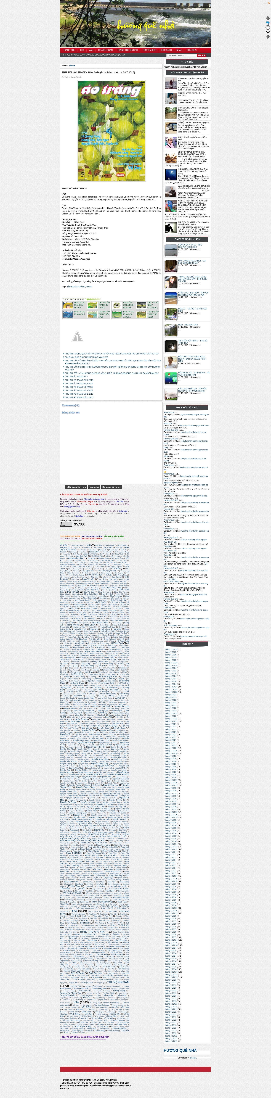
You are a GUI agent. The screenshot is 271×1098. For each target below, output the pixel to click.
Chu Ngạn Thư (87, 571)
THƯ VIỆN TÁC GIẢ (102, 920)
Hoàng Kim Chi (65, 629)
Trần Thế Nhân (79, 957)
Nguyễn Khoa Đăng (100, 759)
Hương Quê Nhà (171, 430)
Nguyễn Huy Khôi (105, 755)
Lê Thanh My (124, 683)
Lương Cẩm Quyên (67, 698)
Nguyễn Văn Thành (67, 824)
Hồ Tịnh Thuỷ (117, 643)
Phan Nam (90, 861)
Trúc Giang (95, 977)
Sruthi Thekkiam (114, 884)
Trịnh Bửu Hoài (95, 973)
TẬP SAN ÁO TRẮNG (76, 287)
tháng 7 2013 (170, 985)
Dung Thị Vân (88, 579)
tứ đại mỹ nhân (123, 998)
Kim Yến (112, 666)
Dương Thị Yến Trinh (119, 583)
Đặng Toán (92, 596)
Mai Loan (122, 704)
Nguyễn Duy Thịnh (96, 738)
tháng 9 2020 (170, 756)
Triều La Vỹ (118, 971)
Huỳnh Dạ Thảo (89, 649)
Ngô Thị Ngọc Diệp (93, 726)
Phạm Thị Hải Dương (110, 851)
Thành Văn (64, 904)
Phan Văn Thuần (120, 866)
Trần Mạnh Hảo (99, 946)
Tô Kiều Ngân (102, 925)
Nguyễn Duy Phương (78, 738)
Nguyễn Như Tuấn (89, 777)
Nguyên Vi (116, 824)
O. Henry (120, 841)
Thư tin (72, 66)
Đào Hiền (123, 585)
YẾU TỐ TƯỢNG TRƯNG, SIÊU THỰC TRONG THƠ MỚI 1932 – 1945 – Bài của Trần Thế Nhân (192, 154)
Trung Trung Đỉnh (105, 979)
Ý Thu (66, 1033)
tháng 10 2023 (171, 692)
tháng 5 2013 (170, 991)
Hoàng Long (105, 629)
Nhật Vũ (74, 834)
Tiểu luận (115, 920)
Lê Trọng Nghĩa (113, 690)
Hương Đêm (100, 655)
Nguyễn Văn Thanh (119, 822)
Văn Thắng (86, 1007)
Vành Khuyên (65, 1003)
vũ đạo (72, 1022)
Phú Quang (97, 869)
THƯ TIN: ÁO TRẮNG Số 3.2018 (79, 390)
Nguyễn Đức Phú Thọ (96, 747)
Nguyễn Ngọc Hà (67, 772)
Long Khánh (77, 696)
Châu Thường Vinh (75, 569)
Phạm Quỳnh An (79, 851)
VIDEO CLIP (74, 1012)
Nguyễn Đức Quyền (118, 747)
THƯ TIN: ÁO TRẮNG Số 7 (76, 377)
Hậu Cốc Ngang (123, 618)
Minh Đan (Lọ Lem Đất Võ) (84, 711)
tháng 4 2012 (170, 1025)
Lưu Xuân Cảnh (119, 700)
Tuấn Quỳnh (121, 995)
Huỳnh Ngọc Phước (93, 651)
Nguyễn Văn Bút (113, 817)
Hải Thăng (104, 614)
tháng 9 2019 (170, 788)
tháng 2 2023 (170, 708)
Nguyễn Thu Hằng (76, 811)
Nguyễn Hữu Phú (84, 757)
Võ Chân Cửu (115, 1014)
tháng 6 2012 (170, 1020)
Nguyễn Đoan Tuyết (86, 743)
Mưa (110, 715)
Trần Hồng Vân (120, 940)
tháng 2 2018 (170, 839)
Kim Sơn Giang (87, 666)
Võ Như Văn (96, 1018)
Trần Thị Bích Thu (95, 957)
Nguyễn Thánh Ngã (97, 789)
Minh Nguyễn (117, 711)
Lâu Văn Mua (114, 672)
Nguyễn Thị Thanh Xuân (84, 804)
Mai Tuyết (106, 706)
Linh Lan (92, 694)
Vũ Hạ (92, 1024)
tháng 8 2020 (170, 759)
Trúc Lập (106, 977)
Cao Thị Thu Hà (107, 560)
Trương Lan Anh (69, 991)
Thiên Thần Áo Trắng (109, 906)
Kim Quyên (73, 666)
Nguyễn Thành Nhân (116, 789)
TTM (98, 995)
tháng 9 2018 (170, 820)
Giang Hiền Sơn (73, 610)
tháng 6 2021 (170, 732)
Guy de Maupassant (99, 610)
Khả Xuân (125, 659)
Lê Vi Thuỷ (116, 692)
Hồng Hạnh (111, 645)
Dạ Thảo (75, 577)
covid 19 (94, 573)
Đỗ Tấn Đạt (67, 606)
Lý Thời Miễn (91, 702)
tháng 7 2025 (170, 652)
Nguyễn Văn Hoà (119, 819)
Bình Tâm (76, 554)
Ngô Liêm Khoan (103, 723)
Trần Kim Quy (86, 944)
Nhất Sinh (64, 834)
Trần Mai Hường (83, 946)
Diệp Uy (105, 577)
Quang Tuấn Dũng (115, 875)
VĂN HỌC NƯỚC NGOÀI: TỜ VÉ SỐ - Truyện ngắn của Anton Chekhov (194, 187)
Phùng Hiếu (64, 871)
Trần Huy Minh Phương (82, 942)
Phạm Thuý (113, 853)
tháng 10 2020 (171, 753)
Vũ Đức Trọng (82, 1024)
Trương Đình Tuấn (81, 989)
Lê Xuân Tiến (68, 694)
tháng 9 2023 (170, 695)
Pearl (76, 843)
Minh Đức (168, 423)
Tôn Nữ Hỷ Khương (71, 927)
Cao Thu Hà (81, 562)
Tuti (69, 998)
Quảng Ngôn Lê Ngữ (85, 875)
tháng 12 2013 (171, 972)
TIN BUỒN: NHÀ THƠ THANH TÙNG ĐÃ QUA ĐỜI (86, 357)
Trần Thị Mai (100, 959)
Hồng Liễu (123, 645)
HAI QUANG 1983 (171, 581)
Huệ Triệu (89, 647)
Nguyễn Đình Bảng (119, 740)
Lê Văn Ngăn (104, 692)
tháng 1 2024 (170, 684)
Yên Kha (75, 1033)
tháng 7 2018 (170, 825)
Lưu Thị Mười (105, 700)
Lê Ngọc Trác (76, 681)
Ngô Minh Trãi (117, 723)
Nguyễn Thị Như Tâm (117, 800)
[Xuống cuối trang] (268, 38)
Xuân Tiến (125, 1031)
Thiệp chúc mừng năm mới (86, 908)
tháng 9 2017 (170, 852)
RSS (266, 3)
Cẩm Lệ (81, 564)
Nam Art (90, 717)
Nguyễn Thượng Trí (98, 813)
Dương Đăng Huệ (74, 581)
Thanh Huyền (91, 900)
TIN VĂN (120, 923)
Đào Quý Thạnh (77, 590)
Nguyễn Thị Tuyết (83, 809)
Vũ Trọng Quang (117, 1026)
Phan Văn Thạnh (104, 866)
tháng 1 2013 (170, 1001)
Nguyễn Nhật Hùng (71, 777)
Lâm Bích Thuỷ (108, 670)
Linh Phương (124, 694)
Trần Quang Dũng (114, 950)
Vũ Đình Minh (109, 1022)
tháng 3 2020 (170, 772)
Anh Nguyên (110, 545)
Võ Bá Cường (102, 1014)
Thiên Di (83, 906)
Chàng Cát (105, 564)
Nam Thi (108, 717)
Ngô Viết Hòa (65, 730)
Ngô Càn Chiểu (103, 721)
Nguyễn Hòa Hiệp (120, 751)
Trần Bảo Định (73, 936)
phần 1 (74, 867)
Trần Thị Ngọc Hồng (115, 959)
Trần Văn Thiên (99, 969)
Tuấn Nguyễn (108, 995)
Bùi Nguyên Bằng (75, 558)
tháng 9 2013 (170, 980)
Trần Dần (115, 936)
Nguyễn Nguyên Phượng (118, 774)
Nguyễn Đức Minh (105, 745)
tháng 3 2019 (170, 804)
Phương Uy (114, 873)
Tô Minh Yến (123, 925)
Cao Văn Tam (111, 562)
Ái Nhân (63, 545)
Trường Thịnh (108, 993)
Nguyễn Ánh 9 (121, 730)
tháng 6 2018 (170, 828)
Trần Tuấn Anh (93, 967)
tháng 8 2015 (170, 919)
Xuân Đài (89, 1031)
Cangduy (168, 546)
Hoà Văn (70, 623)
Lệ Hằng (66, 677)
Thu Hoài (123, 914)
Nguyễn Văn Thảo (85, 824)
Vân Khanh (68, 1010)
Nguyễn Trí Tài (79, 815)
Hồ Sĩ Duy (110, 641)
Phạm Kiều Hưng (120, 845)
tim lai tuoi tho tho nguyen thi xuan (194, 426)
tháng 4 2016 (170, 897)
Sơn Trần (100, 884)
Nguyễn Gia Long (101, 749)
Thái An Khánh (94, 897)
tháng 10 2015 (171, 913)
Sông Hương (124, 882)
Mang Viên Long (122, 706)
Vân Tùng (92, 1010)
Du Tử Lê (75, 579)
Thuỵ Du (119, 916)
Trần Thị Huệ (67, 959)
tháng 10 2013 (171, 977)
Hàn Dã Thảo (75, 616)
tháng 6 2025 (170, 655)
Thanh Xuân (87, 904)
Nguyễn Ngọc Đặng (118, 770)
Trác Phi (90, 929)
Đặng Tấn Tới (122, 594)
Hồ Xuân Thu (79, 645)
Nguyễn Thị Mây (171, 483)
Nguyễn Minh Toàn (94, 768)
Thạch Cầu (118, 895)
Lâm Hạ (63, 672)
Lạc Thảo (99, 668)
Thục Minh (97, 916)
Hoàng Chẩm (89, 625)
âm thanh (86, 547)
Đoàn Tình (64, 602)
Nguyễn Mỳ (108, 768)
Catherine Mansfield (67, 564)
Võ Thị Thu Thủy (123, 1018)
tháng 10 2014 (171, 945)
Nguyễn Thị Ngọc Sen (97, 800)
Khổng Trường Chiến (100, 661)
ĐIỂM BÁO (104, 598)
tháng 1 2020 (170, 777)
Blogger (193, 1058)
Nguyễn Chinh (94, 734)
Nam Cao (98, 717)
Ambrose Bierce (77, 545)
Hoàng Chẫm (104, 625)
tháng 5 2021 (170, 735)
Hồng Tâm (76, 647)
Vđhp (166, 447)
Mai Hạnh (102, 704)
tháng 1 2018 (170, 841)
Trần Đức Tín (79, 940)
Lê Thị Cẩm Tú (77, 685)
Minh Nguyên (103, 711)
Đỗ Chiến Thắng (117, 602)
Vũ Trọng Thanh (77, 1028)
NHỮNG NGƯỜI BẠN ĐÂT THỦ (112, 836)
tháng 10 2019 (171, 785)
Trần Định (84, 938)
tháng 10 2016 (171, 881)
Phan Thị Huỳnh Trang (98, 863)
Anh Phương (65, 547)
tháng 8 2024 (170, 668)
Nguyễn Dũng (111, 736)
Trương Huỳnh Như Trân (120, 989)
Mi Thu (101, 709)
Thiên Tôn (125, 906)
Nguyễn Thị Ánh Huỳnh (68, 793)
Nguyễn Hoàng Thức (83, 753)
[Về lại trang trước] (268, 24)
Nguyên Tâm (112, 783)
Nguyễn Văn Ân (96, 817)
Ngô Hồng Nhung (87, 723)
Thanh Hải (80, 900)
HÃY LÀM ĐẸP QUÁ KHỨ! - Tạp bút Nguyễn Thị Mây (192, 262)
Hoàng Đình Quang (119, 625)
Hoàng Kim (123, 627)
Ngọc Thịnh (89, 721)
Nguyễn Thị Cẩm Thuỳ (111, 793)
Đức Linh (63, 608)
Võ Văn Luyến (102, 1020)
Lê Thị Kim (106, 685)
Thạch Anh (107, 895)
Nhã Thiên (122, 830)
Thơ (74, 911)
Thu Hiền (113, 914)
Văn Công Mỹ (95, 1003)
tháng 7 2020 (170, 761)
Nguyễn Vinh (74, 826)
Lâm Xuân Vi (102, 672)
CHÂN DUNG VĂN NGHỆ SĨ (82, 566)
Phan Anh (99, 857)
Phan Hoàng (88, 859)
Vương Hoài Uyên (119, 1028)
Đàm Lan (93, 585)
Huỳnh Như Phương (114, 651)
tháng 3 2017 (170, 868)
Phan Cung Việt (113, 857)
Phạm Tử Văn (110, 855)
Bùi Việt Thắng (117, 558)
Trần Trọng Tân (66, 967)
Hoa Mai (105, 620)
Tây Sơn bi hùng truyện (91, 895)
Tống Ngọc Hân (112, 927)
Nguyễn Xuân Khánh (77, 828)
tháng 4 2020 (170, 769)
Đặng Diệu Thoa (120, 592)
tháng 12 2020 (171, 748)
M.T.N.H (102, 702)
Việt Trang (111, 1012)
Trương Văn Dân (67, 995)
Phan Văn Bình (89, 866)
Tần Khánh (110, 891)
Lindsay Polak (81, 694)
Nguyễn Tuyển (79, 817)
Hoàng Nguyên (123, 631)
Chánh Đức (117, 564)
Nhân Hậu (76, 832)
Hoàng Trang (83, 635)
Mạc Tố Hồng (65, 704)
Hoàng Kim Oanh (80, 629)
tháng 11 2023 (171, 689)
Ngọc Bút (63, 721)
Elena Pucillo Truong (89, 608)
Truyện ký (100, 983)
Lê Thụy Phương (73, 690)
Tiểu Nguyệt (72, 923)
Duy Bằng (102, 579)
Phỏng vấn (76, 869)
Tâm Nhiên (89, 891)
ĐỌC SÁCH (101, 602)
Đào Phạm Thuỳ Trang (111, 588)
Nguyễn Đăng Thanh (81, 740)
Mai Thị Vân (84, 706)
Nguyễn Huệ (115, 753)
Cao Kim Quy (93, 560)
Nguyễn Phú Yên (66, 779)
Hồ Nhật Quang (97, 641)
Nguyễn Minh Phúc (105, 766)
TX (73, 999)
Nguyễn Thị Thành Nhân (112, 802)
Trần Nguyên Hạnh (109, 948)
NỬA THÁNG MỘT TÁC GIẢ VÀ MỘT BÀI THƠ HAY (82, 840)
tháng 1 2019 (170, 809)
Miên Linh (125, 709)
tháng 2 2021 (170, 743)
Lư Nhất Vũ (122, 696)
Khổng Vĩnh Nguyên (119, 661)
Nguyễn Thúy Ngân (107, 811)
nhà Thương (64, 832)
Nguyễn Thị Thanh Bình (90, 802)
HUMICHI (100, 647)
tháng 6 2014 (170, 956)
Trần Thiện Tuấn (86, 963)
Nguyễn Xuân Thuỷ (95, 828)
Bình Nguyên (107, 552)
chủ (107, 569)
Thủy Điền (93, 918)
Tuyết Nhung (100, 998)
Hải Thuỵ (114, 614)
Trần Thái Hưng (102, 954)
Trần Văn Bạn (68, 969)
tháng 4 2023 (170, 703)
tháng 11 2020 (171, 751)
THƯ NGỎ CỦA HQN (70, 920)
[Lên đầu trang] (268, 20)
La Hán (76, 668)
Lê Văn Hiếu (90, 692)
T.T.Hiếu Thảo (74, 886)
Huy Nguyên (112, 647)
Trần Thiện (72, 963)
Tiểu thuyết (85, 923)
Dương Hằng (105, 581)
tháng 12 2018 (171, 812)
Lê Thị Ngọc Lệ (118, 685)
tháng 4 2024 (170, 676)
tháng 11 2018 (171, 815)
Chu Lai (76, 571)
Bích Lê (63, 552)
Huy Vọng (125, 647)
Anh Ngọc (99, 545)
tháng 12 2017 (171, 844)
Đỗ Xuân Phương (120, 606)
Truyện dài (73, 983)
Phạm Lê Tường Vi (78, 847)
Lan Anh (63, 670)
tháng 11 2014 (171, 943)
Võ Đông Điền (111, 1016)
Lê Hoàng (92, 677)
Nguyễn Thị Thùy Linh (117, 807)
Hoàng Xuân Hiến (120, 637)
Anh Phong (122, 545)
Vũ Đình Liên (96, 1022)
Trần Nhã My (124, 948)
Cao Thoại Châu (66, 562)
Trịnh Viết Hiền (107, 975)
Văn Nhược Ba (117, 1005)
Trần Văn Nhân (84, 969)
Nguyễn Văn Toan (103, 824)
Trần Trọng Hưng (120, 965)
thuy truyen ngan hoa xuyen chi (193, 636)
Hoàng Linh (93, 629)
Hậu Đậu (66, 620)
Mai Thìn (95, 706)
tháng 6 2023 (170, 697)
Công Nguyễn (106, 573)
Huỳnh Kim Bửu (116, 649)
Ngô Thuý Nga (111, 726)
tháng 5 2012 (170, 1022)
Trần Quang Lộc (81, 952)
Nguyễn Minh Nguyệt (86, 766)
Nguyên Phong (121, 777)
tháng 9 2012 (170, 1012)
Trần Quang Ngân (98, 952)
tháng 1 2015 (170, 937)
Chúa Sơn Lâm (73, 573)
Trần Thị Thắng (76, 961)
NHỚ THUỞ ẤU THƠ (97, 834)
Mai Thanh (73, 706)
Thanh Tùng (122, 902)
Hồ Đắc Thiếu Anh (109, 639)
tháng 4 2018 (170, 833)
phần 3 (91, 867)
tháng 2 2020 (170, 775)
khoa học (85, 661)
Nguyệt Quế (86, 830)
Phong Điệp (64, 869)
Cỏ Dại (85, 573)
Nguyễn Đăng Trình (101, 740)
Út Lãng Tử (81, 999)
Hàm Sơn (63, 616)
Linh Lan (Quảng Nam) (107, 694)
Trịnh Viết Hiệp (121, 975)
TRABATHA (80, 929)
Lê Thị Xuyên (96, 688)
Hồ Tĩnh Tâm (104, 643)
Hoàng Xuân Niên (66, 639)
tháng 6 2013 (170, 988)
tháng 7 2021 (170, 729)
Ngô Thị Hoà (78, 726)
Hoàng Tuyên (89, 637)
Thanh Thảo (83, 902)
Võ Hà (122, 1016)
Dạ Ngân (109, 575)
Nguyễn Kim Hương (88, 761)
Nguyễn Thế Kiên (105, 791)
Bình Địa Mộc (94, 552)
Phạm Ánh (85, 843)
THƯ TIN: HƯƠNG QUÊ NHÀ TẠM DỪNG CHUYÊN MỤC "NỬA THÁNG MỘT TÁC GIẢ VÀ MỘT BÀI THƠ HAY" (112, 354)
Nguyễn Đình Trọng (67, 743)
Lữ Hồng (111, 696)
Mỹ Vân (81, 717)
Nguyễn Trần (65, 815)
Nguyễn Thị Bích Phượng (90, 793)
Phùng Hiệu (78, 871)
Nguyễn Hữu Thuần (118, 757)
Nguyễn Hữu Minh (67, 757)
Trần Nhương (84, 950)
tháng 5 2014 (170, 959)
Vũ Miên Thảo (121, 1024)
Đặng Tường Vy (116, 596)
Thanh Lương (104, 900)
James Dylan (109, 657)
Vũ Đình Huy (83, 1022)
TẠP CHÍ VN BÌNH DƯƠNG (118, 889)
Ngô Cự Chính (117, 721)
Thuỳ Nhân (104, 918)
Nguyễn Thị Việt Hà (102, 809)
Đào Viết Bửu (89, 592)
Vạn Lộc (124, 999)
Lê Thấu (66, 685)
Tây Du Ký (76, 895)
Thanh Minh (116, 900)
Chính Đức (99, 569)
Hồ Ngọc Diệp (83, 641)
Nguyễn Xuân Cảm (107, 826)
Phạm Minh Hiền (111, 847)
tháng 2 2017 (170, 871)
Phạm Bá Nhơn (116, 843)
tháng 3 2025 (170, 657)
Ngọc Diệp (75, 721)
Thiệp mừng (121, 908)
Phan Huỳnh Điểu (102, 859)
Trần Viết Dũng (123, 969)
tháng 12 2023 (171, 687)
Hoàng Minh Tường (73, 631)
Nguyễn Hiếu (88, 751)
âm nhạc (77, 547)
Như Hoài (115, 834)
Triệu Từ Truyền (78, 973)
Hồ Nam (72, 641)
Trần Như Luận (69, 950)
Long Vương (90, 696)
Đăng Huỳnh (76, 594)
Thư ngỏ (126, 918)
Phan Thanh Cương (79, 863)
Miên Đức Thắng (113, 709)
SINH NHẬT (100, 882)
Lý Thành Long (78, 702)
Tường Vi (66, 999)
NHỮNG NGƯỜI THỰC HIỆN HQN (74, 838)
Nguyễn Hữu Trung (67, 759)
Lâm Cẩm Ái (122, 670)
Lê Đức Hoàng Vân (95, 674)
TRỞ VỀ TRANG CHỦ (71, 1066)
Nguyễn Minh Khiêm (67, 766)
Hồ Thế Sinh (91, 643)
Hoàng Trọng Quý (109, 635)
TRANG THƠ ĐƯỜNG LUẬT (85, 934)
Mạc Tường (77, 704)
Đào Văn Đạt (73, 592)
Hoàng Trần (169, 509)
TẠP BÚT (81, 888)
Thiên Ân (74, 906)
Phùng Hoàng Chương (93, 871)
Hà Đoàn (113, 610)
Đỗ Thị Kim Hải (79, 606)
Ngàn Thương (82, 719)
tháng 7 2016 (170, 889)
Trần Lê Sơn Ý (100, 944)
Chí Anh (89, 569)
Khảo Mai (75, 661)
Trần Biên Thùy (103, 936)
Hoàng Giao (64, 627)
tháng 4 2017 (170, 865)
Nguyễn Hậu (75, 751)
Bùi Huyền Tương (113, 556)
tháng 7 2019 (170, 793)
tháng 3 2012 (170, 1028)
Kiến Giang (86, 664)
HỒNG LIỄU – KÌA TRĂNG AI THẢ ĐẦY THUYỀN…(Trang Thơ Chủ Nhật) (193, 171)
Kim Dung (120, 664)
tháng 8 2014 (170, 951)
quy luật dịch (85, 878)
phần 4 (99, 867)
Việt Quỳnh (100, 1012)
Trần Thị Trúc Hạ (114, 961)
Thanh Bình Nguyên (120, 897)
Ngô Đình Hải (72, 723)
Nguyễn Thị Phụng (68, 802)
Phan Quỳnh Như (105, 861)
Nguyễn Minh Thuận (76, 768)
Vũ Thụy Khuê (102, 1026)
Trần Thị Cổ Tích (123, 957)
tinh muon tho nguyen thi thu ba (194, 496)
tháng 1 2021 (170, 745)
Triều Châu (108, 971)
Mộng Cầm (79, 715)
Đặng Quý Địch (107, 594)
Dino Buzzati (116, 577)
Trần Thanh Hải (117, 954)
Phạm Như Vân (99, 849)
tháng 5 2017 (170, 863)
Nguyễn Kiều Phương (68, 761)
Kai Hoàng (90, 659)
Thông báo (64, 911)
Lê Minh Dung (86, 679)
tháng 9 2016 (170, 884)
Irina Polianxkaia (95, 657)
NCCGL (69, 719)
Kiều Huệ (97, 664)
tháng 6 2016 (170, 892)
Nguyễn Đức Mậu (89, 745)
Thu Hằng (103, 914)
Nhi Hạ (82, 834)
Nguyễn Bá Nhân (66, 732)
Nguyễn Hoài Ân (66, 753)
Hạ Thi (106, 612)
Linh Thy (66, 696)
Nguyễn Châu (81, 734)
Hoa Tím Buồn (117, 620)
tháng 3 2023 (170, 705)
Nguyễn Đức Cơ (74, 745)
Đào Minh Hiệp (93, 588)
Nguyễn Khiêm (83, 759)
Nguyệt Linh (74, 830)
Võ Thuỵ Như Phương (71, 1020)
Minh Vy (103, 713)
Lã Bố (68, 668)
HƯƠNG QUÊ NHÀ (180, 1050)
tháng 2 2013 (170, 999)
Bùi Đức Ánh (81, 556)
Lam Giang (122, 668)
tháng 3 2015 (170, 932)
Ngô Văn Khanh (119, 728)
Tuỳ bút (76, 998)
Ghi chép (118, 608)
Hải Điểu (74, 614)
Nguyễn (76, 730)
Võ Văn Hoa (88, 1020)
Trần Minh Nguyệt (115, 946)
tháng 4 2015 (170, 929)
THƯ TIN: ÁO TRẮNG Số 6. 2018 (79, 380)
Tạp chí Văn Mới (98, 889)
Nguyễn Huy (73, 755)
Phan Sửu (118, 861)
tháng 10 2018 (171, 817)
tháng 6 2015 (170, 924)
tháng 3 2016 (170, 900)
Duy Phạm (113, 579)
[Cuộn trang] (268, 34)
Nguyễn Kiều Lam (120, 759)
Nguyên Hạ (115, 749)
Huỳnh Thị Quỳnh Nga (79, 653)
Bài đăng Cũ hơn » (111, 487)
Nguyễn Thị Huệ (93, 798)
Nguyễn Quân (106, 781)
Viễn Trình (86, 1012)
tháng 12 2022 (171, 713)
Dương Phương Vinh (83, 583)
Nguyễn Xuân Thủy (113, 828)
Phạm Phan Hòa (115, 849)
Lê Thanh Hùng (107, 683)
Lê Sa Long (93, 683)
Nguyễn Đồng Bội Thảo (108, 743)
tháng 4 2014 (170, 961)
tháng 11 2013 (171, 975)
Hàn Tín (102, 618)
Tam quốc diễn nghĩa (118, 886)
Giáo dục (86, 610)
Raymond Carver (84, 880)
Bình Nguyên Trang (122, 552)
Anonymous (169, 412)
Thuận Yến (86, 916)
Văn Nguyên (86, 1005)
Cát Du (123, 562)
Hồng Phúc (64, 647)
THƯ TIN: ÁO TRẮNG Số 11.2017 (79, 397)
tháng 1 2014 (170, 969)
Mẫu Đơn (82, 709)
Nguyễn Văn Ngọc (102, 822)
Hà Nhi (71, 612)
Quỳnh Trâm (122, 878)
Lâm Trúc (89, 672)
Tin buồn (110, 923)
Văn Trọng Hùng (102, 1007)
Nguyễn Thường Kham (78, 813)
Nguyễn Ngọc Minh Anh (105, 772)
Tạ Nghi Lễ (89, 886)
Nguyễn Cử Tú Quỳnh (80, 736)
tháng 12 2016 (171, 876)
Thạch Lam (70, 897)
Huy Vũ (66, 649)
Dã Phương (64, 577)
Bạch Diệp (108, 547)
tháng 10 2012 (171, 1009)
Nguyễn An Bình (89, 730)
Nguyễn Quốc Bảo (67, 783)
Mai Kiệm (112, 704)
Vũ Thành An (65, 1026)
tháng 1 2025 (170, 660)
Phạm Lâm (64, 847)
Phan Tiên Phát (116, 863)
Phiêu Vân (109, 867)
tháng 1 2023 (170, 711)
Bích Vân (83, 552)
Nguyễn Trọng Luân (98, 815)
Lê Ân (124, 672)
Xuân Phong (100, 1031)
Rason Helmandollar (67, 880)
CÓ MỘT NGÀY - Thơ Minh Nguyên (193, 123)
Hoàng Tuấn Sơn (74, 637)
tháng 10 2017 (171, 849)
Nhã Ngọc (112, 830)
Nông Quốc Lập (98, 838)
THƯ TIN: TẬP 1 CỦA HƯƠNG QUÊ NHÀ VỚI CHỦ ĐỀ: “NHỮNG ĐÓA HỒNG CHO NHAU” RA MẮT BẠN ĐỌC (112, 373)
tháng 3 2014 (170, 964)
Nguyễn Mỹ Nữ (120, 768)
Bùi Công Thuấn (118, 554)
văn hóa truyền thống (111, 1003)
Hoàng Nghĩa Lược (91, 631)
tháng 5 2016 (170, 895)
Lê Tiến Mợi (99, 690)
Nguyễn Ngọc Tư (75, 774)
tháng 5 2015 (170, 927)
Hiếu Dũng (77, 620)
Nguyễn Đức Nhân (76, 747)
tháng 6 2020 (170, 764)
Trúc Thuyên (79, 979)
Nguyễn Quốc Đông (84, 783)
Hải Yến (124, 614)
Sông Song (79, 884)
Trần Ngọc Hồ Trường (75, 948)
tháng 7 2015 (170, 921)
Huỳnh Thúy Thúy (96, 653)
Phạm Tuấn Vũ (91, 855)
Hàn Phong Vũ (89, 618)
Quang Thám (100, 875)
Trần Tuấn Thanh (108, 967)
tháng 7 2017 (170, 857)
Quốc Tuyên (72, 878)
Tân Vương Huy (123, 891)
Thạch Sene (81, 897)
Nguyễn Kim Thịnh (107, 761)
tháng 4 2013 (170, 993)
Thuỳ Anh (108, 916)
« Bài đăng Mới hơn (76, 487)
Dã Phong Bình (121, 575)
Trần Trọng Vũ (79, 967)
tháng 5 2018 (170, 831)
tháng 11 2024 (171, 663)
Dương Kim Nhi (120, 581)
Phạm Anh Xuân (101, 843)
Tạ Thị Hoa (100, 886)
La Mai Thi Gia (87, 668)
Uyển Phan (114, 999)
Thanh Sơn (72, 902)
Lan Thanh (86, 670)
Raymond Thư (99, 880)
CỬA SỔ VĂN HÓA (94, 575)
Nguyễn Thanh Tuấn (68, 791)
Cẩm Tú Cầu (93, 564)
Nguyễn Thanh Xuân (88, 791)
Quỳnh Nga (108, 878)
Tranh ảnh (105, 934)
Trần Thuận (117, 963)
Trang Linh (100, 929)
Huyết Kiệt (76, 649)
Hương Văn (70, 657)
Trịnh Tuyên (95, 975)
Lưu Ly (63, 700)
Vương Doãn (91, 1028)
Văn (76, 1002)
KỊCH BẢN (64, 664)
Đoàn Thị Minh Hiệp (118, 600)
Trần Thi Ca (109, 957)
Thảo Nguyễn (100, 904)
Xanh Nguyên (77, 1031)
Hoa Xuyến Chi (83, 623)
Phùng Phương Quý (113, 871)
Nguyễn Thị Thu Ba (104, 804)
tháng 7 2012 (170, 1017)
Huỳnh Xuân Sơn (86, 655)
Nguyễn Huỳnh (120, 755)
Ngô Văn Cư (87, 728)
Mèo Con (92, 709)
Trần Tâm (88, 954)
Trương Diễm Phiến (113, 986)
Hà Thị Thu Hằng (118, 612)
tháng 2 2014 (170, 967)
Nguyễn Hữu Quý (100, 757)
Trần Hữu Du (99, 942)
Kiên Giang (75, 664)
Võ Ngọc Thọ (83, 1018)
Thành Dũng (68, 900)
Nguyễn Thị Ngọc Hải (78, 800)
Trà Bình (69, 929)
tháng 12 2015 (171, 908)
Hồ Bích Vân (95, 639)
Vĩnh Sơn (63, 1014)
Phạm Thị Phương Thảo (96, 853)
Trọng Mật (74, 977)
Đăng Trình (102, 596)
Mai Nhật (63, 706)
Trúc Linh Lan (117, 977)
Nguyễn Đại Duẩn (113, 738)
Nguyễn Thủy (91, 811)
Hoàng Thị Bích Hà (105, 633)
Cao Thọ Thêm (121, 560)
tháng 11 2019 (171, 783)
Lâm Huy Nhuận (76, 672)
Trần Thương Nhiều (104, 965)
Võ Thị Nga (108, 1018)
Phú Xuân (109, 869)
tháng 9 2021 (170, 724)
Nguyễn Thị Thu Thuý (96, 807)
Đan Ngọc (104, 585)
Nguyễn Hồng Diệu (101, 753)
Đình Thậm (67, 600)
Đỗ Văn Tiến (105, 606)
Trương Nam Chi (84, 991)
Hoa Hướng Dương (91, 620)
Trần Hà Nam (92, 940)
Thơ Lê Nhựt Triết (94, 911)
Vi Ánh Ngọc (103, 1010)
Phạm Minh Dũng (94, 847)
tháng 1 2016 (170, 905)
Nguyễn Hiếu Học (103, 751)
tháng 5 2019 (170, 799)
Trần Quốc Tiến (116, 952)
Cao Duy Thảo (80, 560)
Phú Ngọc (86, 869)
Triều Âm (97, 971)
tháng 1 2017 (170, 873)
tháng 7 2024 (170, 671)
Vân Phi (79, 1009)
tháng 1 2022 (170, 716)
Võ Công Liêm (72, 1016)
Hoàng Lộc (117, 629)
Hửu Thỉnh (82, 657)
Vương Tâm (64, 1031)
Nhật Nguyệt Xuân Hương (103, 832)
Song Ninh (111, 882)
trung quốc (91, 979)
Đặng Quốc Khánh (91, 594)
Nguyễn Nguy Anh (94, 774)
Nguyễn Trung (115, 815)
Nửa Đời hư (122, 838)
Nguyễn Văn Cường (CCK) (81, 819)
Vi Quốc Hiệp (117, 1010)
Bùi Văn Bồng (103, 558)
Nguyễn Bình (101, 732)
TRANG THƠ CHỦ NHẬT (93, 932)
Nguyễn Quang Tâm (70, 781)
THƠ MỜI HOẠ (111, 911)
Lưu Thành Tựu (91, 700)
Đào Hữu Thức (65, 588)
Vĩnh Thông (75, 1014)
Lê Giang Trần (124, 674)
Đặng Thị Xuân (79, 596)
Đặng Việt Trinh (74, 598)
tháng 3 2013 (170, 996)
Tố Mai (112, 925)
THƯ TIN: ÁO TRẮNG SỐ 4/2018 (79, 387)
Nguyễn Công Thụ (109, 734)
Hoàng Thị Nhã (121, 633)
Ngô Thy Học (73, 728)
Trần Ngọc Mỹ (92, 948)
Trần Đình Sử (95, 938)
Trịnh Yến (63, 977)
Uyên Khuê (92, 999)
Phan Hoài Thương (73, 859)
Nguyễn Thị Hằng (110, 795)
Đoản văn (89, 602)
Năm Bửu (119, 717)
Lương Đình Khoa (105, 698)
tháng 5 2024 (170, 673)
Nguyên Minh (83, 764)
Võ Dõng (99, 1016)
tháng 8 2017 (170, 855)
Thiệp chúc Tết (107, 908)
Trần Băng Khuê (88, 936)
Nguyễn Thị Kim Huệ (109, 798)
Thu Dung (92, 914)
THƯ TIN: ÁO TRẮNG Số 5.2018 (79, 384)
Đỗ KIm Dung (93, 604)
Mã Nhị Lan (113, 702)
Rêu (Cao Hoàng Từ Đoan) (118, 880)
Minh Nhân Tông (91, 713)
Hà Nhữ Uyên (81, 612)
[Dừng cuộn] (268, 29)
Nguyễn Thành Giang (85, 787)
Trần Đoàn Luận (109, 938)
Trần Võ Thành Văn (72, 971)
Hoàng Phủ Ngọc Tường (72, 633)
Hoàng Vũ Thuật (103, 637)
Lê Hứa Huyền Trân (108, 677)
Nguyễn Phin (105, 777)
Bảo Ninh (102, 550)
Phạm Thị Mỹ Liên (74, 853)
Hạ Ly (122, 610)
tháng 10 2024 (171, 665)
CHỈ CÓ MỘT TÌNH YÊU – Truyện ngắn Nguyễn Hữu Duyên (193, 294)
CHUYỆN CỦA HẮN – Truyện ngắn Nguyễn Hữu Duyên (193, 223)
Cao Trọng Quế (96, 562)
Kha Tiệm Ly (114, 659)
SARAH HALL (88, 882)
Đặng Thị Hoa (65, 596)
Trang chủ (94, 487)
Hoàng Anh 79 (72, 625)
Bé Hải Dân (113, 550)
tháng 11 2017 (171, 847)
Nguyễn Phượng (83, 779)
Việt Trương (122, 1012)
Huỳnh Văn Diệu (112, 653)
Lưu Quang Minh (75, 700)
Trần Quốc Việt (76, 954)
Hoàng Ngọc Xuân (108, 631)
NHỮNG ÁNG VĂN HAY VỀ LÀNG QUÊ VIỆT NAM (94, 835)
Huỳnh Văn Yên (71, 655)
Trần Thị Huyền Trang (84, 959)
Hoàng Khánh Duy (108, 627)
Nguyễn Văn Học (83, 822)
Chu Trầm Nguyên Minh (107, 571)
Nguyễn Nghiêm (81, 770)
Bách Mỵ (119, 547)
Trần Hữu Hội (112, 942)
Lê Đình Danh (77, 674)
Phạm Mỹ (73, 849)
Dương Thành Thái (101, 583)
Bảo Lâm (93, 550)
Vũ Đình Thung (68, 1024)
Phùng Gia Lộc (121, 869)
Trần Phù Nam (98, 950)
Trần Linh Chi (114, 944)
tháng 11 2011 (171, 1038)
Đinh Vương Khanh (81, 600)
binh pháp (66, 554)
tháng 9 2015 (170, 916)
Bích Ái (123, 550)
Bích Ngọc (73, 552)
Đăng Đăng (64, 594)
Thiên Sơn (94, 906)
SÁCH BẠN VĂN (71, 882)
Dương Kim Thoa (66, 583)
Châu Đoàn (100, 566)
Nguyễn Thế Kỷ (121, 791)
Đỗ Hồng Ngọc (79, 604)
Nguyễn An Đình (106, 730)
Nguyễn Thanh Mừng (77, 789)
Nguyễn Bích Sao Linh (84, 732)
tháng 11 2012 (171, 1007)
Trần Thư (90, 965)
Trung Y (118, 979)
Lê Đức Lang (110, 674)
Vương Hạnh (104, 1028)
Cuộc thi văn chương (76, 575)
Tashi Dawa (68, 891)
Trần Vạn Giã (124, 967)
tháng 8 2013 (170, 983)
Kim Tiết (102, 666)
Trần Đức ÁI (122, 938)
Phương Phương (99, 873)
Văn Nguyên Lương (101, 1005)
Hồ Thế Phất (79, 643)
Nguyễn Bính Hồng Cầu (118, 732)
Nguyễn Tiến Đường (118, 813)
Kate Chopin (101, 659)
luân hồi (101, 696)
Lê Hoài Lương (79, 677)
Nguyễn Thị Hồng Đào (74, 798)
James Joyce (122, 657)
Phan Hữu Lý (117, 859)
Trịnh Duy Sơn (113, 973)
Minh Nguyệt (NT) (76, 713)
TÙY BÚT (86, 998)
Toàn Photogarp (171, 625)
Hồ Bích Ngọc (81, 639)
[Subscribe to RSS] (134, 294)
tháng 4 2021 (170, 737)
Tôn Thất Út (86, 927)
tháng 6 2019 (170, 796)
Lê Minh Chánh (72, 679)
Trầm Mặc (116, 934)
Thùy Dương (82, 918)
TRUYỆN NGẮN (118, 982)
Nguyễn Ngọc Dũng (99, 770)
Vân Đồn (114, 1007)
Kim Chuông (108, 664)
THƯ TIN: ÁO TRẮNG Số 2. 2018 (79, 394)
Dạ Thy (84, 577)
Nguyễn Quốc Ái (120, 781)
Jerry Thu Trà (78, 659)
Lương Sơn (120, 698)
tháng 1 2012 (170, 1033)
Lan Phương (74, 670)
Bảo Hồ (83, 550)
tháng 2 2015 (170, 935)
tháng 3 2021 (170, 740)
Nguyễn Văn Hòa (66, 822)
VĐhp (166, 456)
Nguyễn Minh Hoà (120, 764)
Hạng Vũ (111, 618)
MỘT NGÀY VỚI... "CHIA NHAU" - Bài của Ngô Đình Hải (194, 374)
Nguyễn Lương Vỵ (67, 764)
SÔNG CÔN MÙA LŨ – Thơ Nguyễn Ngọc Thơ (190, 246)
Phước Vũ (86, 873)
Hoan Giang (116, 623)
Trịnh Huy (70, 975)
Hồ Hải (121, 639)
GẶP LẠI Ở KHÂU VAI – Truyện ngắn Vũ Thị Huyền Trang (192, 390)
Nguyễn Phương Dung (101, 779)
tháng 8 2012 (170, 1015)
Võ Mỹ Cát (71, 1018)
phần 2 (82, 867)
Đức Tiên (73, 608)
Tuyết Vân (111, 998)
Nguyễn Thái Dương (92, 785)
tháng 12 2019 (171, 780)
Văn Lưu (76, 1005)
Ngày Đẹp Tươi (98, 719)
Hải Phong (93, 614)
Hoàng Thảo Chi (90, 633)
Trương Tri (122, 993)
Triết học (88, 971)
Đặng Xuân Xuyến (90, 598)
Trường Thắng (119, 991)
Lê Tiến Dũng (87, 690)
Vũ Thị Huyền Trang (82, 1026)
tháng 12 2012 (171, 1004)
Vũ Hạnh (100, 1024)
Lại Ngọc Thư (110, 668)
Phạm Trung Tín (75, 855)
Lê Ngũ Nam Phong (93, 681)
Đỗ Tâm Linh (124, 604)
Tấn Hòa (99, 891)
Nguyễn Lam (122, 761)
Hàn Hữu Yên (102, 616)
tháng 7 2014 (170, 953)
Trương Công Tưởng (93, 986)
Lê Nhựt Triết (110, 681)
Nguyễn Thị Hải (95, 795)
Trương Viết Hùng (86, 995)
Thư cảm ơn (115, 918)
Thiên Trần (68, 908)
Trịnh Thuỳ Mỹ (82, 975)
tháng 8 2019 (170, 791)
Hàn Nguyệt (76, 618)
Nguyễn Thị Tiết (66, 809)
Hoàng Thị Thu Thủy (67, 635)
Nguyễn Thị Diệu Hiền (77, 795)
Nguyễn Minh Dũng (99, 764)
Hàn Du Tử (88, 616)
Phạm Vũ (89, 857)
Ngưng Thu (99, 830)
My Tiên (72, 717)
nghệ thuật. (111, 719)
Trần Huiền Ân (65, 942)
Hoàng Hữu (93, 627)
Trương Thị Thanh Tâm (70, 993)
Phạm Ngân (85, 849)
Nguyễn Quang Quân (121, 779)
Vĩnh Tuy (167, 608)
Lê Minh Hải (98, 679)
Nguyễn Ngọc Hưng (85, 772)
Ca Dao (69, 560)
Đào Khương (79, 588)
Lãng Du (96, 670)
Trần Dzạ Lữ (72, 938)
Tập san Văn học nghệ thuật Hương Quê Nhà (103, 893)
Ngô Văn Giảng (103, 728)
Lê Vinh (126, 692)
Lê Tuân (69, 692)
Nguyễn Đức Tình (84, 749)
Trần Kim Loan (72, 944)
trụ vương (84, 977)
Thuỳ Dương (70, 918)
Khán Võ (66, 661)
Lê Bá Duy (64, 674)
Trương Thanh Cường (102, 991)
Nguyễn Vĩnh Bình (89, 826)
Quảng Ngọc (70, 875)
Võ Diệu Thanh (86, 1016)
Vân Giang (125, 1007)
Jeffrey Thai (64, 659)
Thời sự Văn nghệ (78, 914)
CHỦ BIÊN (116, 569)
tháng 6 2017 (170, 860)
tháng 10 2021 (171, 721)
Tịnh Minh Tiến (73, 925)
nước (111, 841)
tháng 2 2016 (170, 903)
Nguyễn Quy (99, 783)
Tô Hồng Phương (87, 925)
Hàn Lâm (113, 616)
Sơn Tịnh (89, 884)
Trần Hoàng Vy (106, 940)
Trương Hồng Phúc (99, 989)
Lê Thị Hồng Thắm (93, 685)
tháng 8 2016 (170, 887)
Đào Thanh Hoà (92, 590)
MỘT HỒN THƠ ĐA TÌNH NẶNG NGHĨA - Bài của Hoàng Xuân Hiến (192, 359)
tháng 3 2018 (170, 836)
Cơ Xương (119, 573)
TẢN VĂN (65, 888)
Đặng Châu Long (104, 592)
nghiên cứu (122, 719)
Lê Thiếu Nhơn (111, 688)
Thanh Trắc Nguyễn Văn (102, 902)
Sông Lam (68, 884)
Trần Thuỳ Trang (78, 965)
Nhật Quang (120, 832)
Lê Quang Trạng (77, 683)
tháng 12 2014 (171, 940)
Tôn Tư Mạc (98, 927)
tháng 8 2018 (170, 823)
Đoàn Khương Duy (100, 600)
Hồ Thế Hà (68, 643)
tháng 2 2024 (170, 681)
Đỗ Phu (103, 604)
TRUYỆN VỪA (75, 986)
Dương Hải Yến (90, 581)
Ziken (83, 1033)
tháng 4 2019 (170, 801)
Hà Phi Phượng (95, 612)
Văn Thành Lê (73, 1007)
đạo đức (114, 585)
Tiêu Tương (99, 923)
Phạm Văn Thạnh (76, 857)
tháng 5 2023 (170, 700)
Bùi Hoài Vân (97, 556)
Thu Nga (63, 916)
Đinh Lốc (126, 598)
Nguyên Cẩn (65, 734)
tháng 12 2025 (171, 649)
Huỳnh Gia (102, 649)
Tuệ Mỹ (63, 998)
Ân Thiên (97, 547)
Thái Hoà (106, 897)
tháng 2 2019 (170, 807)
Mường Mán (119, 715)
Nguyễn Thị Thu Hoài (75, 807)
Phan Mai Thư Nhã (75, 861)
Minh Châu (67, 711)
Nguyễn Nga (65, 770)
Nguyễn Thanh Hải (107, 787)
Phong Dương (121, 867)
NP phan (111, 838)
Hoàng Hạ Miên (79, 627)
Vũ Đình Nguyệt (123, 1022)
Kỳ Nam (121, 666)
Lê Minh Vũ (110, 679)
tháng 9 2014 (170, 948)
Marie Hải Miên (70, 709)
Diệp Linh (94, 577)
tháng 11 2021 (171, 719)
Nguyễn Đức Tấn (67, 749)
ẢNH (89, 545)
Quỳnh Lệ (97, 878)
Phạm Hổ (90, 845)
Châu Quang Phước (114, 566)
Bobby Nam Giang (90, 554)
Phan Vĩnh (64, 867)
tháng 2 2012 (170, 1030)
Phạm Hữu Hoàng (103, 845)
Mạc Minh (123, 702)
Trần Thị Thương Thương (95, 961)
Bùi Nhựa (91, 558)
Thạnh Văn (76, 904)
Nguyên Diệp (97, 736)
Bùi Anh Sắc (104, 554)
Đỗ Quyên (113, 604)
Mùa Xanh (101, 715)
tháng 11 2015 (171, 911)
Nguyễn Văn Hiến (102, 819)
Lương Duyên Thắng (86, 698)
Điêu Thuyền (115, 598)
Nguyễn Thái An (75, 785)
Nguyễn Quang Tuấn (89, 781)
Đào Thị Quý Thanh (109, 590)
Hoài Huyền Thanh (100, 623)
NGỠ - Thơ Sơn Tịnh (188, 325)
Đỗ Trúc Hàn (93, 606)
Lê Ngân (121, 679)
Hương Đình (112, 655)
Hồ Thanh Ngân (123, 641)
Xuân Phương (113, 1031)
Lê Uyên (79, 692)
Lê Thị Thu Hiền (82, 688)
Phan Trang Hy (73, 866)
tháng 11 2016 (171, 879)
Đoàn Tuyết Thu (77, 602)
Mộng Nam (90, 715)
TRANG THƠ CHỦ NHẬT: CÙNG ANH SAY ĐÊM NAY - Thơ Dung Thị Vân (192, 279)
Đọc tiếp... (172, 579)
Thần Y (121, 904)
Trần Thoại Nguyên (103, 963)
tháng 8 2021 (170, 727)
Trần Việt (111, 969)
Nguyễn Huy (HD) (88, 755)
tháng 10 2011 (171, 1041)
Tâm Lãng (78, 891)
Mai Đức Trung (90, 704)
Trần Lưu (71, 946)
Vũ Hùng (110, 1024)
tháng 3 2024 (170, 679)
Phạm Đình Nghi (78, 845)
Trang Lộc (110, 929)
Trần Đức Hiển (65, 940)
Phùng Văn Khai (73, 873)
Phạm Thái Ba (93, 851)
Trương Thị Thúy (93, 993)
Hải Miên (83, 614)
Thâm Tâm (112, 904)
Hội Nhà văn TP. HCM (96, 645)
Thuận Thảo (74, 916)
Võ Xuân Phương (117, 1020)
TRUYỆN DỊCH (87, 983)
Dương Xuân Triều (67, 585)
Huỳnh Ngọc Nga (75, 651)
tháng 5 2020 (170, 767)
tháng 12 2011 (171, 1036)
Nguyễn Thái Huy (110, 785)
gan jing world (106, 608)
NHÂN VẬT (87, 832)
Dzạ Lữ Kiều (82, 585)
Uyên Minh (103, 999)
